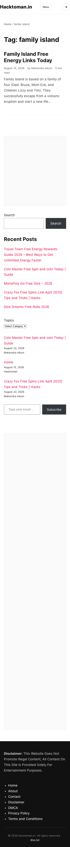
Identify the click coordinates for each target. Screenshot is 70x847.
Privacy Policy (19, 813)
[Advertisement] (35, 171)
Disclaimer (16, 802)
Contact (14, 797)
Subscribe (54, 409)
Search (9, 215)
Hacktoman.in (16, 7)
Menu (46, 7)
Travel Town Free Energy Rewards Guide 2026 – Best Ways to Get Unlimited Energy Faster (30, 254)
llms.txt (35, 840)
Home (7, 24)
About (13, 791)
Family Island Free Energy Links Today (28, 57)
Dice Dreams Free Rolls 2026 (26, 307)
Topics (9, 320)
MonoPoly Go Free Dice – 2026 (28, 283)
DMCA (13, 808)
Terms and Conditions (25, 819)
